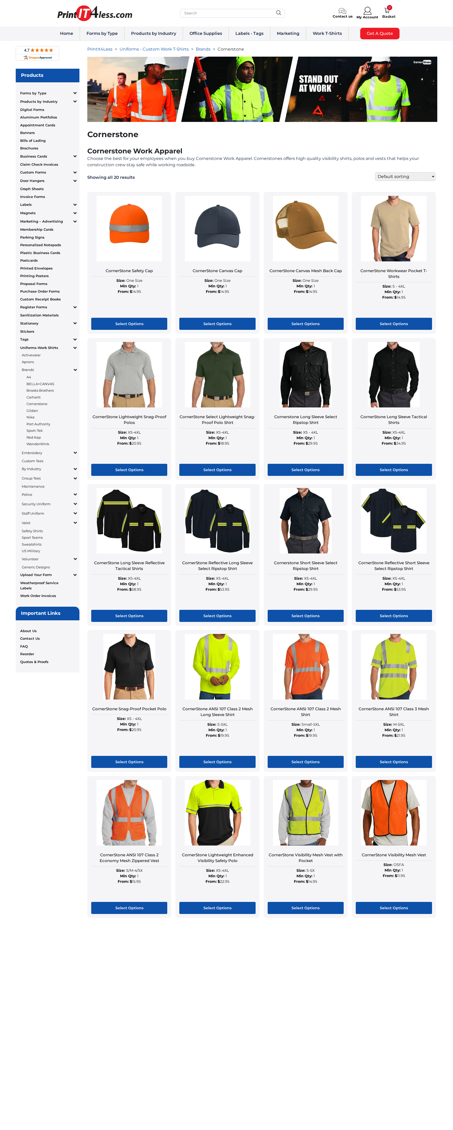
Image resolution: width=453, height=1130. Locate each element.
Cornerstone (36, 404)
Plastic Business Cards (40, 253)
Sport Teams (32, 537)
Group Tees (31, 478)
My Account (367, 17)
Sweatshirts (31, 544)
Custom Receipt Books (40, 299)
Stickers (27, 331)
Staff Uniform (33, 513)
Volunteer (30, 559)
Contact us (343, 16)
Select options (129, 323)
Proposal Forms (33, 284)
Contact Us (30, 638)
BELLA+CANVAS (40, 384)
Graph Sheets (32, 189)
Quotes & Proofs (34, 662)
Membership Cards (36, 229)
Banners (27, 133)
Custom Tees (32, 461)
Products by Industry (153, 33)
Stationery (29, 323)
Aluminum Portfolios (38, 117)
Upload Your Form (36, 575)
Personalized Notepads (40, 245)
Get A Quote (380, 33)
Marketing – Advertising (41, 221)
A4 (28, 377)
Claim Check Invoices (39, 164)
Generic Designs (36, 567)
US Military (31, 551)
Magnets (28, 213)
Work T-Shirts (327, 33)
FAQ (24, 646)
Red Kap (33, 437)
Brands (28, 370)
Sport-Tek (34, 430)
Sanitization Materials (39, 315)
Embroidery (32, 453)
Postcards (29, 260)
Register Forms (33, 307)
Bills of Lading (33, 140)
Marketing (288, 33)
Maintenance (33, 486)
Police (27, 494)
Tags (24, 339)
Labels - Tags (249, 33)
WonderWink (37, 444)
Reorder (27, 654)
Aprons (28, 362)
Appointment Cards (37, 125)
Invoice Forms (32, 197)
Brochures (29, 148)
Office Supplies (206, 33)
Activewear (31, 355)
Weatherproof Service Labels (39, 585)
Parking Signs (32, 237)
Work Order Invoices (38, 596)
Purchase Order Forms (40, 291)
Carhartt (33, 397)
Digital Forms (32, 109)
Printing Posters (34, 276)
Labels (26, 204)
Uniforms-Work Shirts (39, 348)
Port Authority (38, 424)
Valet (26, 523)
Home (66, 33)
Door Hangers (32, 181)
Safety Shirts (32, 531)
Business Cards (33, 156)
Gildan (32, 410)
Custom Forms (33, 172)
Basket (389, 16)
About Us (28, 631)
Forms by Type (102, 33)
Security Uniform (36, 504)
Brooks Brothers (40, 390)
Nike (30, 417)
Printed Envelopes (36, 268)
